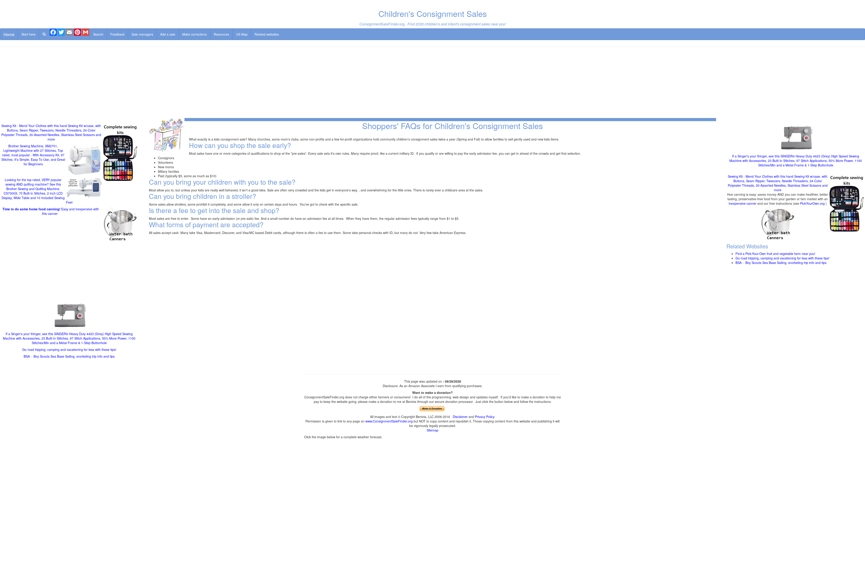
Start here (28, 34)
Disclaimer (460, 416)
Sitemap (432, 430)
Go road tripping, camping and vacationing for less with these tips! (69, 349)
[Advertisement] (432, 82)
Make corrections (194, 34)
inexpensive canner (743, 203)
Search (98, 34)
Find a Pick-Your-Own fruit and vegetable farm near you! (775, 253)
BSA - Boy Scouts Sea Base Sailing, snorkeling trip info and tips (69, 356)
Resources (221, 34)
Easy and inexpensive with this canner (50, 211)
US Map (242, 34)
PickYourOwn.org (812, 203)
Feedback (117, 34)
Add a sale (167, 34)
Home (9, 34)
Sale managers (142, 34)
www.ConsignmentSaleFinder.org (389, 421)
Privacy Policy (484, 416)
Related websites (267, 34)
